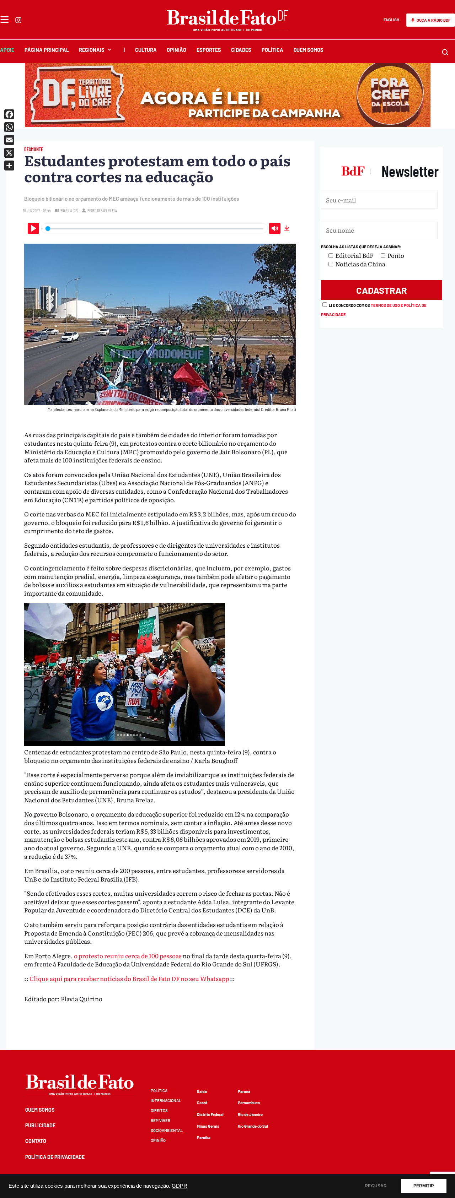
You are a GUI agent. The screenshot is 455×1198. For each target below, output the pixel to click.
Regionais (92, 50)
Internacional (166, 1100)
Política (272, 50)
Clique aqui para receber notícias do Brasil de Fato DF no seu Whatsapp (129, 978)
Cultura (146, 50)
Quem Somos (308, 50)
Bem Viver (160, 1120)
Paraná (244, 1091)
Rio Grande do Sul (253, 1126)
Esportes (209, 50)
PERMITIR (423, 1185)
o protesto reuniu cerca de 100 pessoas (128, 955)
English (391, 19)
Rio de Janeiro (250, 1114)
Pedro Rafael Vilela (102, 210)
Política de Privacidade (55, 1157)
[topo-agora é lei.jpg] (227, 124)
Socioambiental (167, 1130)
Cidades (241, 50)
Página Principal (47, 50)
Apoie (7, 50)
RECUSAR (376, 1185)
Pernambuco (249, 1102)
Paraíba (203, 1137)
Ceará (202, 1102)
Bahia (202, 1091)
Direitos (159, 1110)
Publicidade (40, 1125)
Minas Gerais (208, 1126)
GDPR (179, 1186)
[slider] (154, 228)
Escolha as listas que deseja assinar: (361, 246)
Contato (35, 1141)
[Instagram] (18, 20)
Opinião (176, 50)
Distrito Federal (210, 1114)
